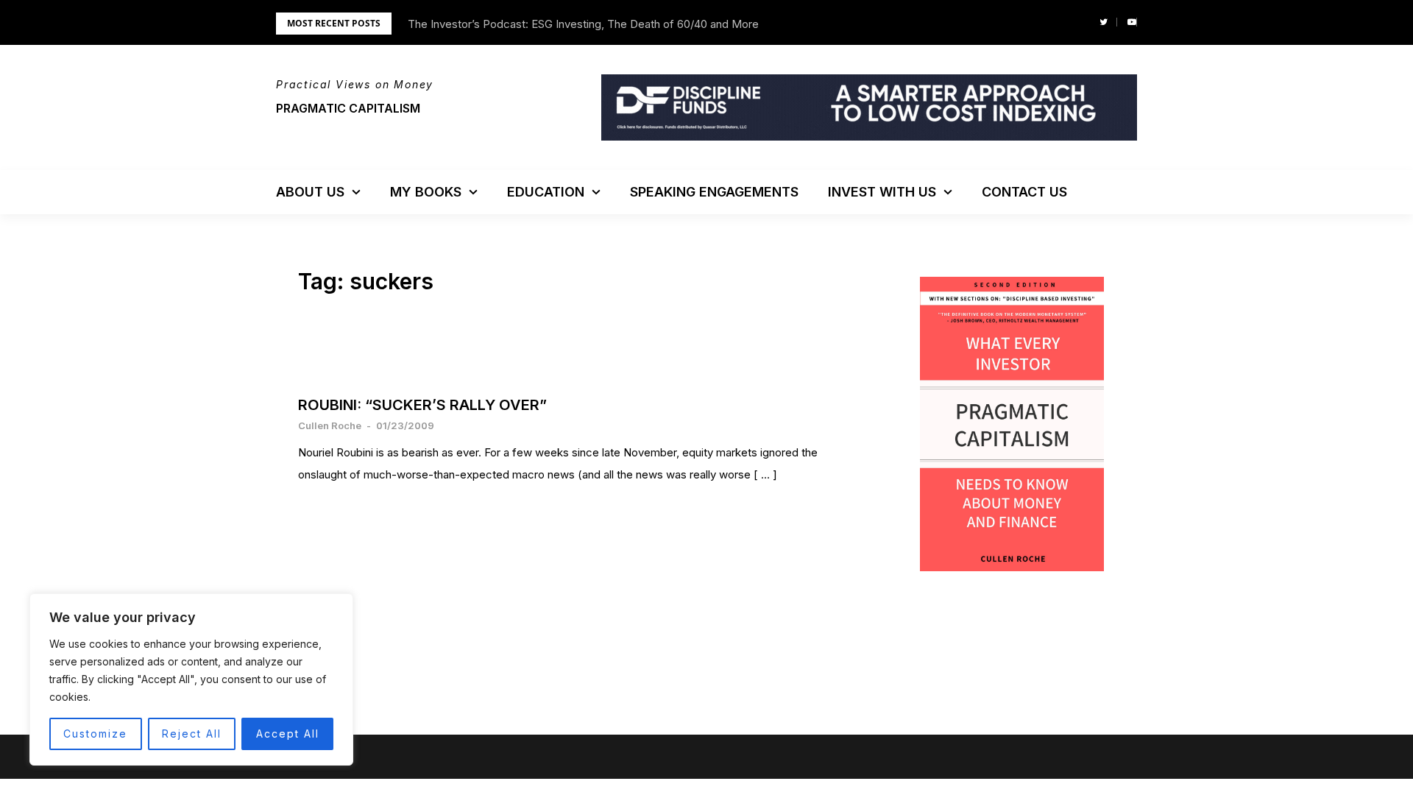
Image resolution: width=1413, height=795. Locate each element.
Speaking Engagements (714, 191)
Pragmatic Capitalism (348, 108)
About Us (310, 191)
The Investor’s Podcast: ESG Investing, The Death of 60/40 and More (583, 24)
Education (545, 191)
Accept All (287, 733)
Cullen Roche (329, 425)
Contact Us (1024, 191)
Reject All (192, 733)
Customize (95, 733)
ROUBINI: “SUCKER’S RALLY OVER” (422, 405)
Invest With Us (882, 191)
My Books (425, 191)
